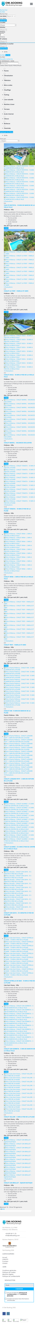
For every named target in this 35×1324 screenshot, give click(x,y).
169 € (8, 933)
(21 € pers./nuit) (21, 1201)
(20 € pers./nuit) (21, 597)
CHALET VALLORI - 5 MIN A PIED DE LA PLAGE (19, 1117)
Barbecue (7, 123)
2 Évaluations (8, 1179)
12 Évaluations (8, 641)
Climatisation (8, 75)
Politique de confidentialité (11, 1276)
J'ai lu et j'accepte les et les (17, 1294)
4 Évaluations (8, 505)
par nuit (13, 226)
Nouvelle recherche (6, 59)
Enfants (2, 32)
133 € (8, 1135)
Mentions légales (8, 1274)
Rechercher (3, 10)
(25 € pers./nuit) (21, 663)
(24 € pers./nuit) (21, 867)
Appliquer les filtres (6, 132)
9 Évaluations (8, 573)
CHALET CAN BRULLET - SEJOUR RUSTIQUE (18, 1183)
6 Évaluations (8, 201)
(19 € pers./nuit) (21, 933)
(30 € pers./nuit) (21, 395)
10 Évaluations (8, 775)
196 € (8, 663)
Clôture (6, 119)
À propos (5, 1261)
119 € (8, 529)
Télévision (7, 80)
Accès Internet (9, 114)
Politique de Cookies (9, 1272)
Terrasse (7, 109)
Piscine (6, 71)
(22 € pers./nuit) (21, 1135)
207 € (8, 226)
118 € (8, 395)
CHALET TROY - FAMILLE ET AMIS (15, 645)
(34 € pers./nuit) (21, 1069)
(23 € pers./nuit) (21, 309)
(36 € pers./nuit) (21, 731)
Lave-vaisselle (8, 99)
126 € (8, 461)
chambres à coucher (7, 44)
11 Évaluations (8, 707)
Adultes (2, 27)
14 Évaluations (8, 843)
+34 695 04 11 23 (10, 1233)
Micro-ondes (8, 85)
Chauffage (7, 90)
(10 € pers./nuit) (21, 529)
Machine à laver (9, 104)
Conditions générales (9, 1270)
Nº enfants (3, 39)
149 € (8, 1001)
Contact (4, 1263)
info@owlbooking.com (12, 1235)
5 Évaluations (8, 287)
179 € (8, 731)
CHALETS (5, 1259)
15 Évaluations (8, 371)
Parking (6, 95)
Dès (5, 226)
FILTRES (2, 12)
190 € (8, 867)
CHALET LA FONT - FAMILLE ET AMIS (16, 291)
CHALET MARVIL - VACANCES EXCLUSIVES (18, 443)
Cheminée (7, 128)
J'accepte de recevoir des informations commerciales (18, 1299)
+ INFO (6, 228)
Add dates (3, 20)
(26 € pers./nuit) (21, 226)
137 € (8, 309)
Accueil (4, 1257)
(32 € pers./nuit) (21, 461)
